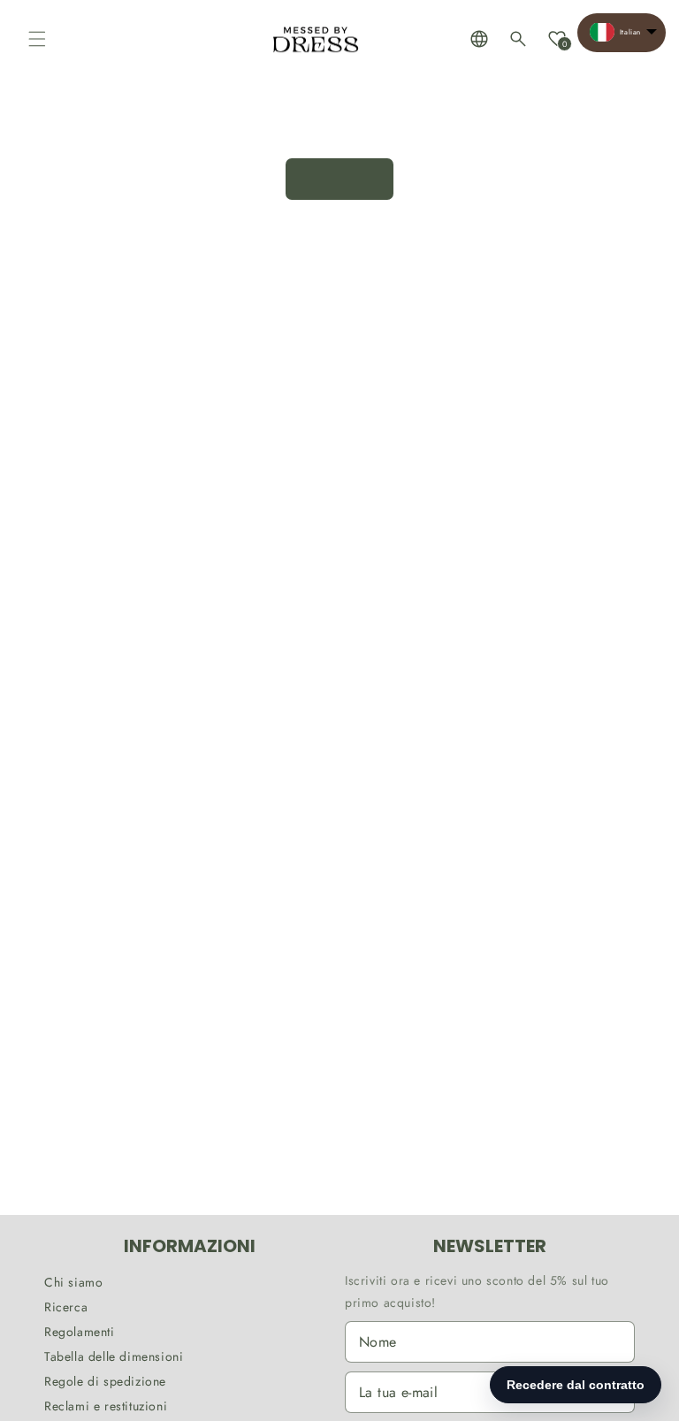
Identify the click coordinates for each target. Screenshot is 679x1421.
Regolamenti (79, 1332)
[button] (37, 38)
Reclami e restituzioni (105, 1406)
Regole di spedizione (105, 1381)
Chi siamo (73, 1282)
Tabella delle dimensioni (113, 1356)
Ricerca (66, 1307)
